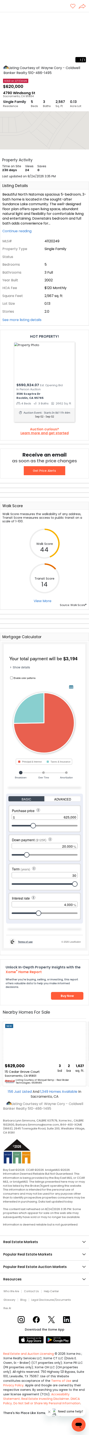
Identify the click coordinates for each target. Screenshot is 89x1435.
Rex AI (7, 1308)
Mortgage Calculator (21, 636)
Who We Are (11, 1291)
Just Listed (20, 1091)
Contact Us (31, 1291)
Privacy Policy (13, 1385)
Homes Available (59, 1091)
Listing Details (15, 185)
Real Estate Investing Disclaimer (45, 1399)
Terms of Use (61, 1381)
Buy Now (67, 996)
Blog (23, 1299)
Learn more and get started (45, 433)
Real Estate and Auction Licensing (28, 1354)
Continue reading (17, 231)
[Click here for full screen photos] (83, 17)
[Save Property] (72, 6)
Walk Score (12, 505)
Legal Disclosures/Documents (51, 1299)
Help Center (51, 1291)
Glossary (9, 1299)
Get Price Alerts (44, 471)
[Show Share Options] (84, 6)
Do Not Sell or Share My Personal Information (46, 1403)
